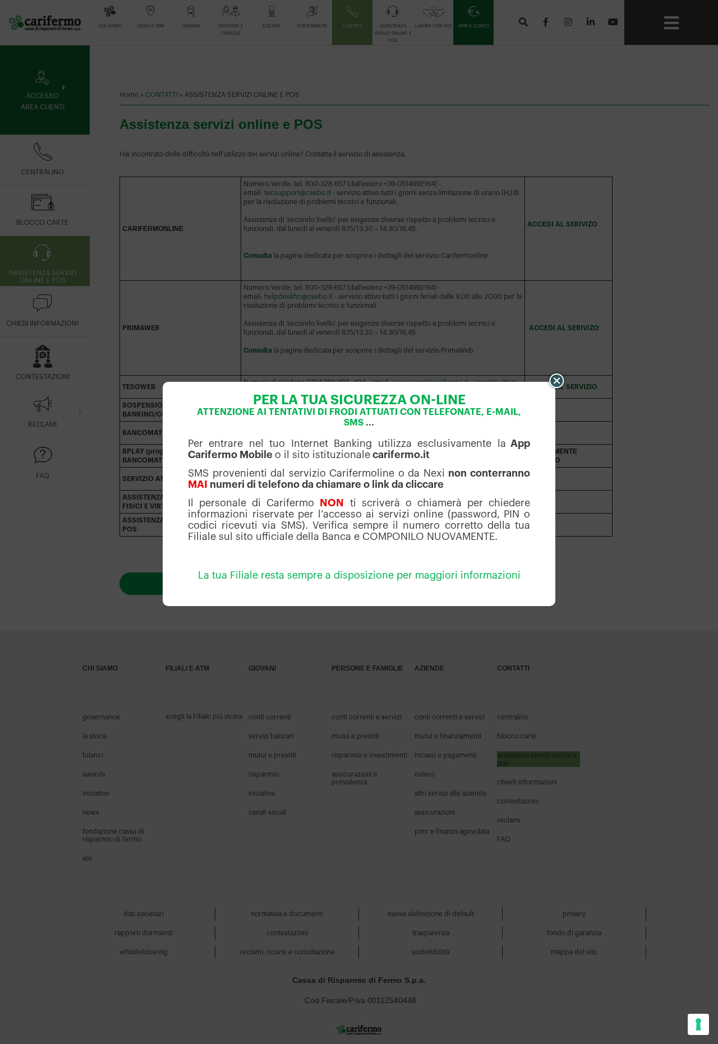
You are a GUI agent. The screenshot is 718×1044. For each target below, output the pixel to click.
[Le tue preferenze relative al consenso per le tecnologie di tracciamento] (698, 1024)
